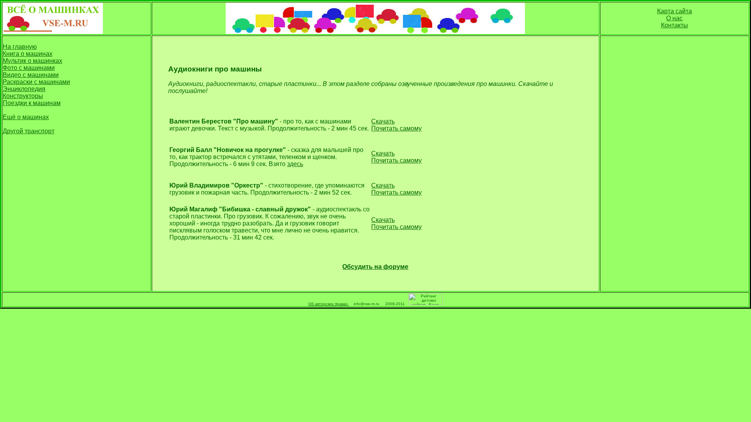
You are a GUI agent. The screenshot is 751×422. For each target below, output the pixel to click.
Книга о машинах (27, 53)
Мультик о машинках (32, 60)
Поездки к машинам (32, 103)
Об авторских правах (328, 304)
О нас (674, 18)
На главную (20, 46)
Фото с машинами (29, 67)
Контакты (674, 25)
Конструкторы (23, 96)
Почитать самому (396, 128)
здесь (295, 164)
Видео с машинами (31, 75)
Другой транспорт (28, 131)
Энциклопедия (24, 89)
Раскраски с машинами (36, 82)
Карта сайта (674, 11)
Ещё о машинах (26, 117)
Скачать (383, 121)
